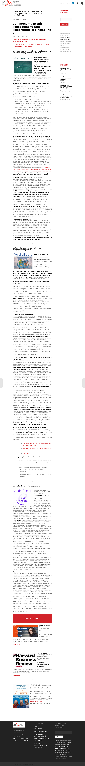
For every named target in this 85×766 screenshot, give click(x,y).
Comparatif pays (27, 453)
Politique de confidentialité (40, 735)
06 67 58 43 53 (24, 739)
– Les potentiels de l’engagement (23, 46)
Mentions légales (40, 731)
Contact (68, 3)
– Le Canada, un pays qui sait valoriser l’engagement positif (31, 44)
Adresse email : (64, 15)
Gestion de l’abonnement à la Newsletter (40, 745)
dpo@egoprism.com (61, 758)
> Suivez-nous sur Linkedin (21, 741)
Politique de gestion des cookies (41, 739)
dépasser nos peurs (36, 701)
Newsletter (62, 3)
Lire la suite (16, 644)
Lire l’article (16, 675)
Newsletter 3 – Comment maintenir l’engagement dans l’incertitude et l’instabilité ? (29, 13)
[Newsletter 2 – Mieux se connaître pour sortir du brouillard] (1, 383)
